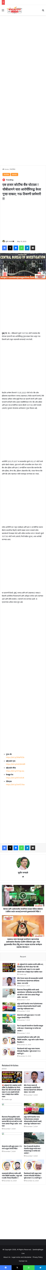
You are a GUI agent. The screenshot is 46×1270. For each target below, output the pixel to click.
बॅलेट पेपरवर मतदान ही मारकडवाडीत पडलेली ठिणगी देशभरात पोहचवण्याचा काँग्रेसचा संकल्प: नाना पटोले (30, 980)
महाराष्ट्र (14, 174)
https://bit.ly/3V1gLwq (15, 771)
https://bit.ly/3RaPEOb (15, 757)
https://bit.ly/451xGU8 (15, 778)
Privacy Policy (38, 1257)
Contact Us (23, 1261)
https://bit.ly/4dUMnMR (15, 764)
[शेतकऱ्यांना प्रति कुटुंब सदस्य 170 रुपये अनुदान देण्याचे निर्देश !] (8, 1018)
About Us (6, 1257)
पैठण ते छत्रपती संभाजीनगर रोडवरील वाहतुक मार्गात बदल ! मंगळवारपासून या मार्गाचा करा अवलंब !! (30, 1028)
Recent (23, 956)
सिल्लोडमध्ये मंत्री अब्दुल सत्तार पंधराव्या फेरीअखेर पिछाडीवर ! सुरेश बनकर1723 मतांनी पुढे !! (28, 1051)
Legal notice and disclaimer (21, 1257)
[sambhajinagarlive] (15, 10)
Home (6, 169)
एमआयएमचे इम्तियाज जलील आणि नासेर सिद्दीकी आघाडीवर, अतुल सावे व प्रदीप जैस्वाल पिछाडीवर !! (30, 1039)
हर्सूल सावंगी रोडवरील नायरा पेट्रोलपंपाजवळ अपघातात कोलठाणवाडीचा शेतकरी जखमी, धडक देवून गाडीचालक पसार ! (29, 1006)
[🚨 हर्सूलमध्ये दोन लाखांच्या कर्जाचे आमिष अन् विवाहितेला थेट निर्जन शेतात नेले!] (8, 967)
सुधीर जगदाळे (9, 241)
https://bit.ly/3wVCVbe (15, 784)
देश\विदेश (12, 169)
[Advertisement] (23, 41)
